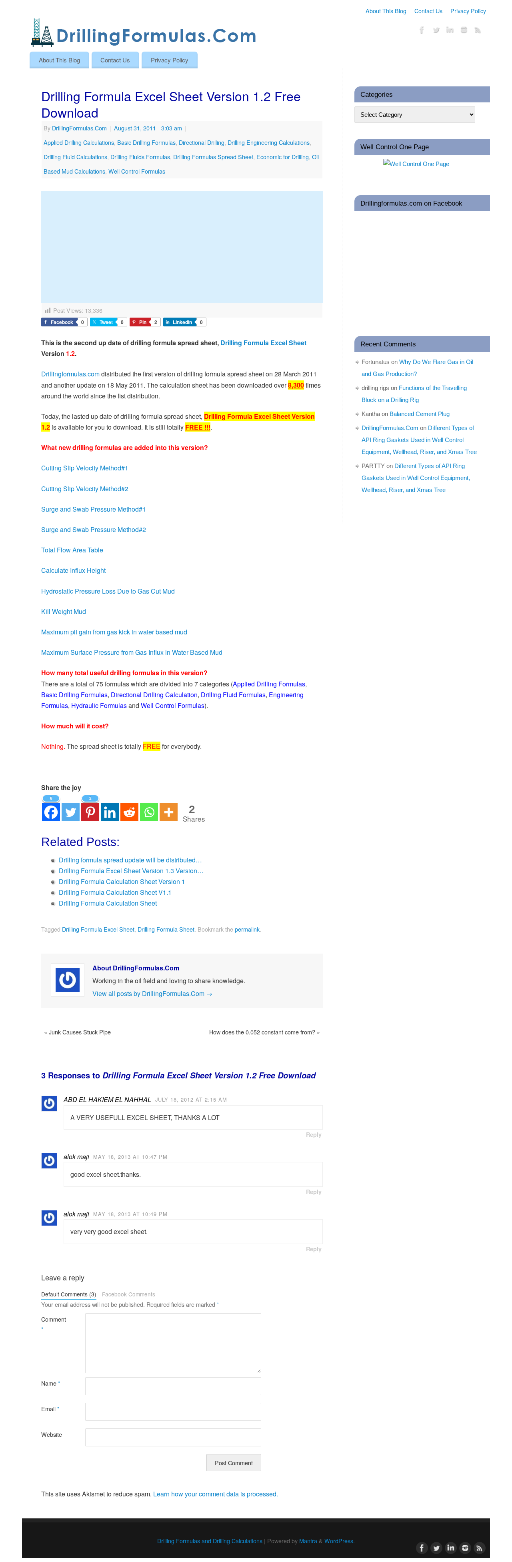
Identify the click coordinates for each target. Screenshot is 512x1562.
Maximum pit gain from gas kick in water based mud (114, 631)
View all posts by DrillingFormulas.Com (152, 993)
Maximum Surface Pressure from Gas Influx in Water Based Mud (131, 652)
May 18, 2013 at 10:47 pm (130, 1156)
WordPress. (339, 1540)
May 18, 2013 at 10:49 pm (130, 1214)
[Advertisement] (182, 247)
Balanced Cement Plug (420, 413)
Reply (314, 1134)
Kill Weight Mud (63, 611)
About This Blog (386, 10)
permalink (247, 929)
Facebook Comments (128, 1294)
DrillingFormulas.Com (79, 128)
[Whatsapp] (149, 807)
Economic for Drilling (282, 156)
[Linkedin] (110, 807)
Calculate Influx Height (73, 570)
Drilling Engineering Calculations (269, 142)
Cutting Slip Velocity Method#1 (84, 467)
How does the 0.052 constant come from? (264, 1032)
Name (50, 1383)
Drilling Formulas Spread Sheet (213, 156)
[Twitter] (436, 31)
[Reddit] (129, 807)
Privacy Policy (468, 10)
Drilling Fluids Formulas (140, 156)
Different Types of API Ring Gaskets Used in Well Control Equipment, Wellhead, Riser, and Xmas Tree (419, 439)
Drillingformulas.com (70, 373)
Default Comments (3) (68, 1294)
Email (50, 1408)
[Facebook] (422, 31)
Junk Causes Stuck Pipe (77, 1032)
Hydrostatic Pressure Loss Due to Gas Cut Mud (108, 591)
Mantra (308, 1540)
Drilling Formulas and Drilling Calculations (209, 1540)
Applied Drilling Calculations (79, 142)
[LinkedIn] (450, 31)
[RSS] (478, 31)
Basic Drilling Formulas (146, 142)
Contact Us (428, 10)
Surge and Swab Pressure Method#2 (93, 529)
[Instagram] (464, 31)
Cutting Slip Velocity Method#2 (84, 488)
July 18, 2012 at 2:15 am (191, 1099)
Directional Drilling (201, 142)
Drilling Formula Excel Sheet (263, 342)
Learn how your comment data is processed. (215, 1493)
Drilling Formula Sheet (166, 929)
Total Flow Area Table (72, 549)
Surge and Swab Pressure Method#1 (93, 509)
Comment (52, 1324)
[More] (169, 807)
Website (51, 1434)
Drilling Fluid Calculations (75, 156)
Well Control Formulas (136, 171)
